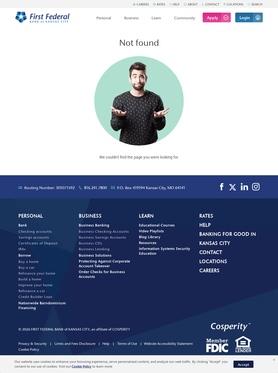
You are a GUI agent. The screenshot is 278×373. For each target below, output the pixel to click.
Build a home (29, 279)
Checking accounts (35, 231)
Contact (211, 4)
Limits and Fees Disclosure (75, 343)
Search (256, 4)
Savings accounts (33, 237)
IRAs (22, 249)
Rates (160, 4)
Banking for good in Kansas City (227, 238)
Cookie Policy (28, 349)
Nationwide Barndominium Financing (42, 305)
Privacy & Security (32, 343)
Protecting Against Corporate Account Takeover (104, 263)
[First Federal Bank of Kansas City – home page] (42, 17)
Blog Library (150, 237)
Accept (243, 364)
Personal (103, 18)
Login (245, 17)
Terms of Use (127, 343)
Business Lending (94, 249)
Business (131, 18)
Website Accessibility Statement (168, 343)
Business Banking (94, 225)
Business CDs (90, 243)
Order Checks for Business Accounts (102, 274)
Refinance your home (36, 273)
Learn (156, 18)
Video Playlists (151, 231)
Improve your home (35, 285)
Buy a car (26, 267)
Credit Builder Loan (35, 296)
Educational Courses (157, 225)
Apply (212, 17)
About (192, 4)
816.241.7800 (95, 187)
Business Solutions (95, 255)
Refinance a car (31, 291)
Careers (142, 4)
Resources (148, 242)
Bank (22, 225)
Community (184, 18)
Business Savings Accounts (102, 237)
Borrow (24, 255)
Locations (234, 4)
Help (176, 4)
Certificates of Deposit (38, 243)
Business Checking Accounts (104, 231)
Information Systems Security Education (164, 250)
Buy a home (28, 261)
